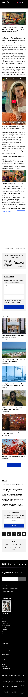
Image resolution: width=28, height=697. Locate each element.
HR (10, 546)
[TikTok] (19, 534)
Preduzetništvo (19, 6)
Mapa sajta (4, 666)
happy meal (20, 255)
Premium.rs (12, 681)
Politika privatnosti (6, 668)
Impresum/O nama (6, 662)
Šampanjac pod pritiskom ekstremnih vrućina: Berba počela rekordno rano (12, 500)
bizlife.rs (9, 682)
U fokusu (7, 6)
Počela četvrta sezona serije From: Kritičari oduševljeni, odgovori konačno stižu (12, 408)
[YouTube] (24, 534)
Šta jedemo (4, 627)
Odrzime (19, 546)
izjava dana (14, 546)
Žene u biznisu (5, 623)
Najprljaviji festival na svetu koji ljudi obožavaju (13, 456)
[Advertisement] (14, 230)
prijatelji (12, 257)
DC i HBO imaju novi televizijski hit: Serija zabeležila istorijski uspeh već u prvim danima (12, 504)
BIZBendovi (4, 633)
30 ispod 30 (7, 544)
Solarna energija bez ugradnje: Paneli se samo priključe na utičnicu (12, 485)
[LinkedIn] (9, 534)
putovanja (13, 547)
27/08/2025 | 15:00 (5, 458)
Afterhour (4, 27)
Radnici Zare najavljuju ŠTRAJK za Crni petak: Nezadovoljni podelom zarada (13, 336)
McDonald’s (13, 255)
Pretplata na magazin (6, 650)
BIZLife (11, 27)
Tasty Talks (4, 631)
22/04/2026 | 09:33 (5, 387)
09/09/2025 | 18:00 (5, 363)
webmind (13, 549)
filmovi (7, 546)
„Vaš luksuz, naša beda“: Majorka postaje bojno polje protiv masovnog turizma (14, 360)
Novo (2, 6)
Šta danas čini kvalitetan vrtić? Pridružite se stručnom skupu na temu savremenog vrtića (12, 495)
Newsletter (4, 652)
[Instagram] (4, 534)
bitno (11, 544)
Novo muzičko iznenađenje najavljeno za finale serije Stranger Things (13, 432)
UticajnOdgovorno (6, 625)
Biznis (12, 6)
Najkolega (4, 621)
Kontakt (3, 664)
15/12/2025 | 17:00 (5, 435)
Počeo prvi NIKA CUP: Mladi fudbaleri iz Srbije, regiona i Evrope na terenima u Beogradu (12, 490)
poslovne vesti (7, 547)
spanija (6, 255)
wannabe (21, 547)
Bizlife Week (4, 638)
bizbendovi (15, 544)
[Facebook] (14, 534)
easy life (20, 544)
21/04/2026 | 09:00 (5, 411)
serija (17, 257)
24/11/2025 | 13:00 (5, 339)
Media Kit (4, 648)
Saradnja (4, 645)
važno (17, 547)
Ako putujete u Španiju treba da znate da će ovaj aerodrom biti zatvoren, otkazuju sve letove (14, 384)
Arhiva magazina (5, 654)
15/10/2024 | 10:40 (17, 27)
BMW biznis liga (5, 636)
